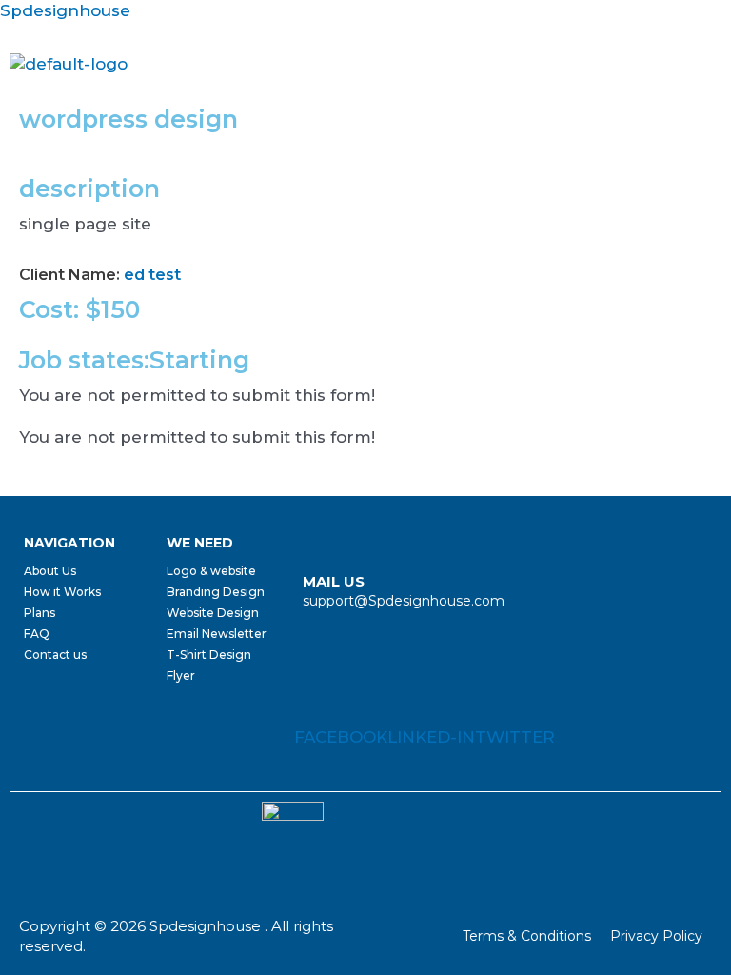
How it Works (62, 592)
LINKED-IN (431, 736)
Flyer (181, 675)
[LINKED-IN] (404, 703)
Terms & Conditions (527, 936)
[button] (714, 64)
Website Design (213, 613)
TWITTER (515, 736)
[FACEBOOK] (310, 703)
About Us (50, 571)
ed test (152, 275)
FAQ (36, 634)
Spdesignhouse (65, 10)
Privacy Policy (656, 936)
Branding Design (216, 592)
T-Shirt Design (209, 654)
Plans (39, 613)
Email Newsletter (217, 634)
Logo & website (211, 571)
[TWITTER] (491, 703)
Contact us (55, 654)
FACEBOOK (340, 736)
